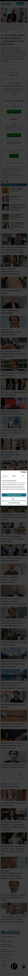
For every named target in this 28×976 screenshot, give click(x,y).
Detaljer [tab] (14, 476)
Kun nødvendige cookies (14, 502)
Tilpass (13, 498)
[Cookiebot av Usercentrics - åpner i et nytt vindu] (20, 472)
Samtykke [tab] (5, 476)
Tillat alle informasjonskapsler (14, 495)
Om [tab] (23, 476)
